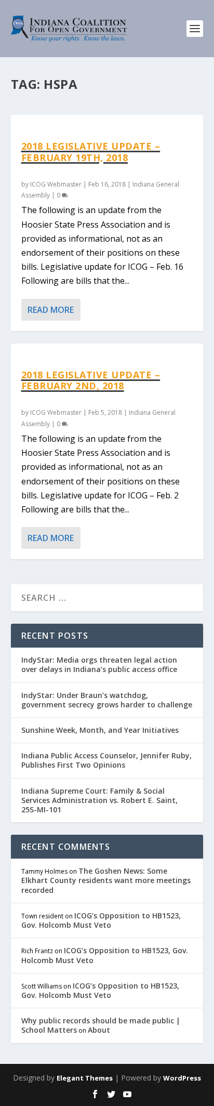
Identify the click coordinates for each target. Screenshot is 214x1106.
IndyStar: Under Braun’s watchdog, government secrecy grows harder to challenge (106, 699)
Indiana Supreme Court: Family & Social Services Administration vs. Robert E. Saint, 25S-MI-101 (99, 800)
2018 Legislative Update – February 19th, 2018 (90, 152)
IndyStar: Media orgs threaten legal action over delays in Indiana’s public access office (99, 664)
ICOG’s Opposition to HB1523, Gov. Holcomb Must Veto (101, 920)
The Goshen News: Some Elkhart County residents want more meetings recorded (106, 880)
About (99, 1030)
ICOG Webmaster (56, 184)
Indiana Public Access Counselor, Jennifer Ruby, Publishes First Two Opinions (106, 760)
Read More (51, 309)
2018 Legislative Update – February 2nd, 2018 (90, 380)
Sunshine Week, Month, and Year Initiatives (100, 730)
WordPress (182, 1078)
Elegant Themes (85, 1078)
